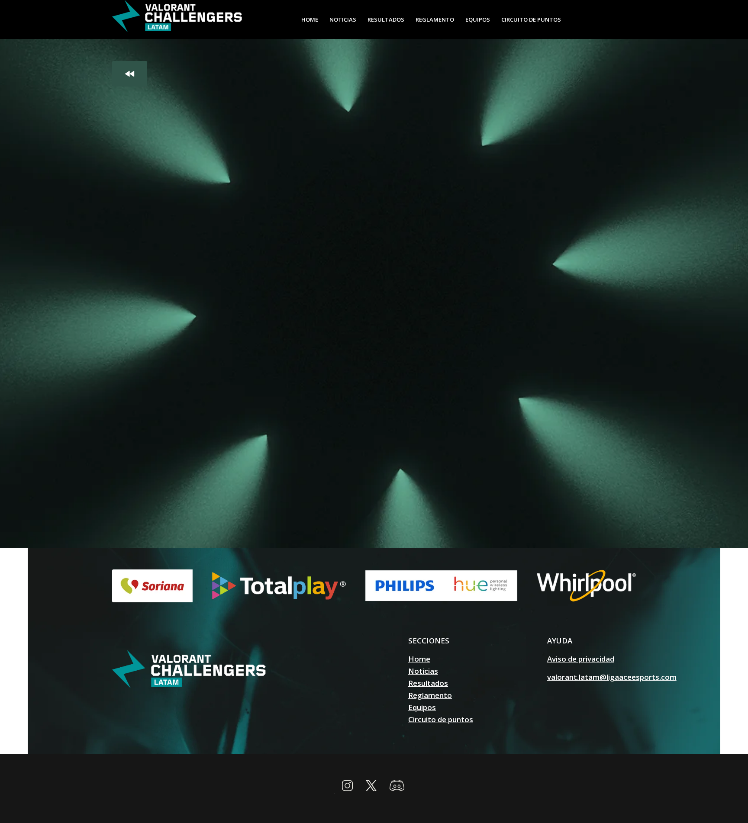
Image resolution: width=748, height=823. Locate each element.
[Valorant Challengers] (177, 19)
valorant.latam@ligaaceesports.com (612, 677)
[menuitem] (310, 19)
